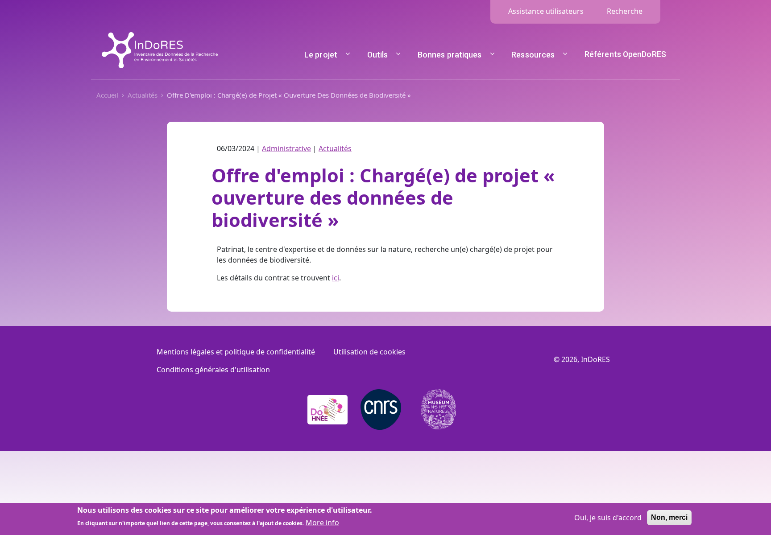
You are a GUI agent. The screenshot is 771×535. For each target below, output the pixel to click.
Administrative (286, 148)
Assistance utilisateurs (546, 11)
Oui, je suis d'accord (608, 518)
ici (335, 278)
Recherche (624, 11)
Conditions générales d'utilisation (213, 369)
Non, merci (669, 517)
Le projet (320, 54)
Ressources (533, 54)
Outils (377, 54)
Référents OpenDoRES (625, 54)
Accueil (107, 95)
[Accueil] (160, 37)
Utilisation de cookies (369, 352)
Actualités (143, 95)
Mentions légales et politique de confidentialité (236, 352)
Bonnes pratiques (450, 54)
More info (322, 522)
